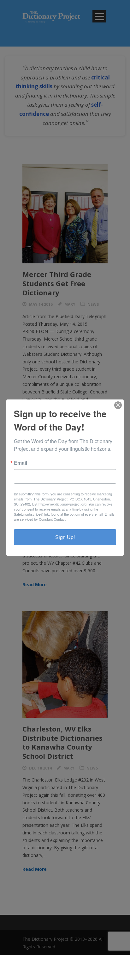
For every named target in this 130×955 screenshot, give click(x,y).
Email (20, 462)
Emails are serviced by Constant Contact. (64, 517)
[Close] (118, 405)
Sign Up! (65, 537)
